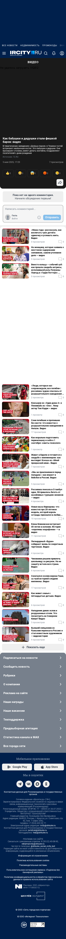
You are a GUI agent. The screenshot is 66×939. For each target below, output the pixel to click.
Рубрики (9, 675)
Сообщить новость (16, 666)
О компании (11, 684)
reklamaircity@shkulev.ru (33, 844)
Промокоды (49, 45)
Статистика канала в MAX (21, 737)
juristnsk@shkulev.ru (37, 830)
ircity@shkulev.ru (48, 825)
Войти (15, 218)
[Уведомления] (54, 53)
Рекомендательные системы (33, 865)
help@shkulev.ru (40, 832)
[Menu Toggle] (4, 53)
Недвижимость (30, 45)
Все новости (10, 45)
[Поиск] (46, 53)
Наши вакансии (14, 710)
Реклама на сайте (15, 693)
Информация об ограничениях (33, 856)
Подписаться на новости (20, 657)
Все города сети (14, 746)
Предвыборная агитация (20, 728)
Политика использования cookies (33, 860)
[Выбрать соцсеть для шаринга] (60, 182)
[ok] (46, 784)
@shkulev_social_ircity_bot (43, 846)
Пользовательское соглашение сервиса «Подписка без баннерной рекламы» (33, 871)
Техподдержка (13, 719)
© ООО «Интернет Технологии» (33, 916)
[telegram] (19, 784)
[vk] (28, 784)
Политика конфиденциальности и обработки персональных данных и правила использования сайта (33, 878)
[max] (37, 784)
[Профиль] (62, 53)
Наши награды (13, 702)
